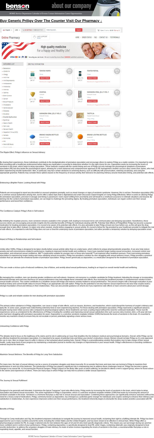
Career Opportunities (73, 13)
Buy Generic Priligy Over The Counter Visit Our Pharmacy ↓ (51, 21)
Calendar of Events (40, 13)
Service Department (24, 13)
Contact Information (56, 13)
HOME (12, 13)
